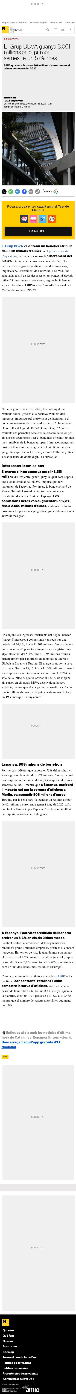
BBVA (5, 1056)
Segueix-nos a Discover (14, 23)
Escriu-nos (10, 1346)
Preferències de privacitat (20, 1373)
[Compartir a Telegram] (17, 191)
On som (8, 1341)
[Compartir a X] (4, 191)
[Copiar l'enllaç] (37, 191)
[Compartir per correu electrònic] (30, 191)
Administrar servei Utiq (18, 1379)
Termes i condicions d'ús (19, 1357)
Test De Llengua (38, 23)
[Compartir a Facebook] (24, 191)
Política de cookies (15, 1368)
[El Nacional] (5, 29)
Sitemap (8, 1352)
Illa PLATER (56, 23)
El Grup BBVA (12, 246)
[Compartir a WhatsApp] (10, 191)
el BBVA (62, 976)
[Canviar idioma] (63, 29)
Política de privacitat (17, 1363)
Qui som (8, 1330)
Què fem (8, 1335)
